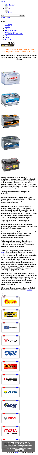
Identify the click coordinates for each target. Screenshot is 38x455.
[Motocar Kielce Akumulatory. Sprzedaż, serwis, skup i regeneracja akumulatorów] (3, 1)
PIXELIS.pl (18, 452)
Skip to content (5, 17)
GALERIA (8, 35)
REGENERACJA (10, 32)
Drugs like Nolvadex (10, 188)
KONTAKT (8, 39)
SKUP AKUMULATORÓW (14, 34)
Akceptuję (19, 450)
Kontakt (29, 290)
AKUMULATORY (11, 30)
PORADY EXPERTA (12, 37)
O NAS (7, 28)
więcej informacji (27, 448)
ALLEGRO (8, 25)
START (7, 27)
